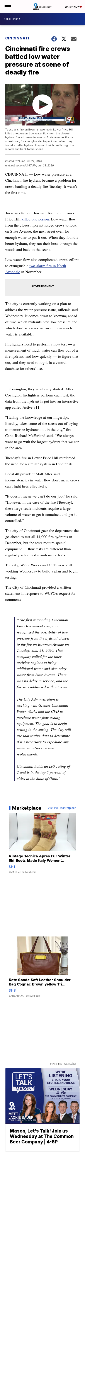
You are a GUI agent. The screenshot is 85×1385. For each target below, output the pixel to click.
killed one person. (36, 219)
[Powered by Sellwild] (70, 1063)
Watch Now (72, 6)
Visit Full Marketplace (62, 807)
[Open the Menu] (7, 6)
